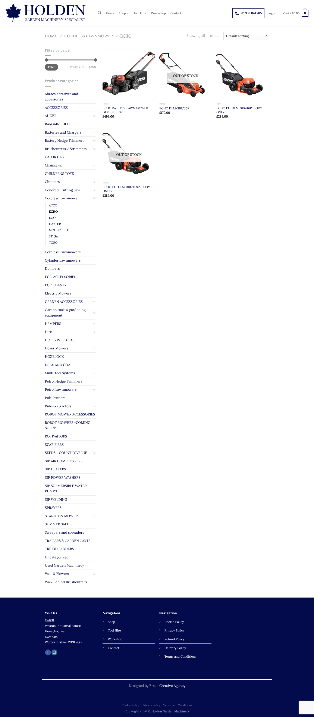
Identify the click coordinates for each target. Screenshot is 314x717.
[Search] (99, 13)
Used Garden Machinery (64, 565)
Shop (122, 13)
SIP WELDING (56, 499)
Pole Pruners (55, 398)
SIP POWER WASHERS (62, 477)
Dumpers (52, 268)
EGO (52, 218)
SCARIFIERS (54, 444)
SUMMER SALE (57, 524)
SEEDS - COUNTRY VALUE (66, 453)
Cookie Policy (131, 705)
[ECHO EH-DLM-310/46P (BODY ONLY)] (242, 74)
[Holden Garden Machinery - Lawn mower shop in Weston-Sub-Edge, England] (46, 13)
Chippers (52, 182)
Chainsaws (53, 165)
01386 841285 (251, 13)
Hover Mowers (56, 348)
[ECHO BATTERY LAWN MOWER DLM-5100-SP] (129, 74)
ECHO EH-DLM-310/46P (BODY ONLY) (239, 110)
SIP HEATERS (55, 469)
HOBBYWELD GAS (59, 340)
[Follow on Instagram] (54, 652)
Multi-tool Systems (60, 373)
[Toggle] (94, 115)
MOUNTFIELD (59, 230)
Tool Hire (140, 13)
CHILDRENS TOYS (59, 173)
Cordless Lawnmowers (63, 252)
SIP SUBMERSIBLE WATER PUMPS (66, 488)
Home (110, 13)
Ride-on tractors (58, 406)
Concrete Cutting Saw (62, 190)
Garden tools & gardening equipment (65, 312)
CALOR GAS (54, 157)
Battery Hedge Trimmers (64, 140)
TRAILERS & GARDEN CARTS (67, 541)
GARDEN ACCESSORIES (64, 301)
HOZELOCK (54, 356)
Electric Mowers (58, 293)
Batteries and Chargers (63, 132)
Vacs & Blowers (57, 573)
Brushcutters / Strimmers (66, 149)
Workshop (158, 13)
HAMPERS (53, 323)
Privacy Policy (151, 705)
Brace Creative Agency (167, 685)
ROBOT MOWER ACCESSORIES (70, 414)
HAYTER (55, 224)
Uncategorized (57, 557)
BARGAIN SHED (57, 124)
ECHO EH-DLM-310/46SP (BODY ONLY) (126, 189)
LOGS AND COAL (58, 365)
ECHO (53, 211)
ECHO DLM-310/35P (174, 108)
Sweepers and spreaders (64, 532)
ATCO (53, 205)
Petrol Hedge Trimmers (63, 381)
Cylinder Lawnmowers (63, 260)
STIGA (53, 236)
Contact (175, 13)
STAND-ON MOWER (61, 516)
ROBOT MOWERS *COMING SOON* (67, 425)
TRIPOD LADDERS (59, 549)
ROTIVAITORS (56, 436)
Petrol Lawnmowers (60, 389)
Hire (48, 332)
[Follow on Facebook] (48, 652)
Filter (51, 67)
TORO (53, 242)
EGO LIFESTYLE (57, 285)
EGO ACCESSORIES (60, 277)
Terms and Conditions (177, 705)
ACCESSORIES (56, 107)
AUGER (50, 115)
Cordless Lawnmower (88, 35)
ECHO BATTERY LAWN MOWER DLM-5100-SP (125, 110)
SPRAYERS (53, 507)
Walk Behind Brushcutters (66, 582)
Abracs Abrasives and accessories (61, 97)
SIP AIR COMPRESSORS (63, 461)
